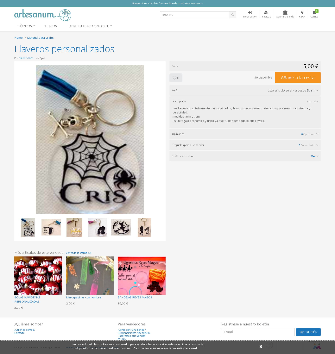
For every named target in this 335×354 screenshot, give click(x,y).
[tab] (245, 90)
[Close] (260, 346)
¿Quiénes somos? (24, 329)
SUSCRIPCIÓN (308, 332)
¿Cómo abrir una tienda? (132, 329)
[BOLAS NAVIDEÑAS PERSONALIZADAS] (38, 280)
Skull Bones (26, 58)
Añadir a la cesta (298, 77)
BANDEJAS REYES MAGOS (135, 297)
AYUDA (122, 339)
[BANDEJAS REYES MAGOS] (142, 280)
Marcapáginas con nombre (83, 297)
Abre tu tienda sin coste (89, 26)
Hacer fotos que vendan (132, 335)
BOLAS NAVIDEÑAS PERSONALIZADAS (27, 299)
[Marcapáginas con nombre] (90, 280)
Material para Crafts (40, 37)
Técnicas (25, 26)
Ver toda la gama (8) (78, 253)
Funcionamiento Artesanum (134, 333)
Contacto (19, 333)
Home (18, 37)
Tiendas (51, 26)
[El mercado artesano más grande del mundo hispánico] (42, 15)
